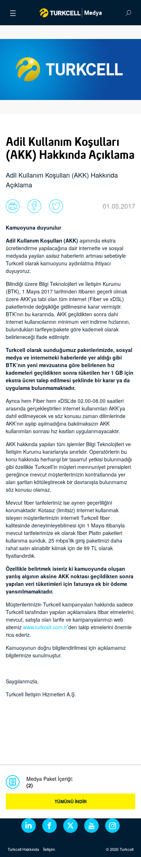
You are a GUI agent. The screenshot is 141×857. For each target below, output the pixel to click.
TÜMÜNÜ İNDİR (71, 801)
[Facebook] (49, 825)
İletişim (49, 849)
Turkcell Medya (70, 12)
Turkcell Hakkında (23, 849)
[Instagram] (112, 825)
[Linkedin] (28, 825)
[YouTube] (91, 825)
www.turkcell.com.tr (45, 627)
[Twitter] (70, 825)
